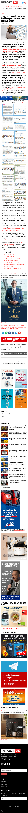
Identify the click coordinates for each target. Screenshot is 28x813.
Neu (7, 8)
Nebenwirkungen (18, 327)
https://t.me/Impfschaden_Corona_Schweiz (12, 239)
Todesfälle (15, 328)
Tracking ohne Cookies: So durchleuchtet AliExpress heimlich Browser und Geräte (18, 451)
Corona (10, 8)
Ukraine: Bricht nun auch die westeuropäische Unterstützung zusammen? (17, 439)
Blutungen (4, 325)
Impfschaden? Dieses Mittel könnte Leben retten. (13, 603)
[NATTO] (14, 626)
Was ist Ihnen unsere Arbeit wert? (14, 339)
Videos (24, 8)
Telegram (9, 328)
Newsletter (19, 6)
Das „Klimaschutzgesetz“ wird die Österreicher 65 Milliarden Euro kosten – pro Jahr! (18, 432)
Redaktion (8, 6)
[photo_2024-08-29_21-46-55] (14, 559)
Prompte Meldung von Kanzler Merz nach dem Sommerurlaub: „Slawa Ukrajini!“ (17, 463)
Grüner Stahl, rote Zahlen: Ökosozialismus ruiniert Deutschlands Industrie (17, 481)
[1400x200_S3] (14, 99)
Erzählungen (16, 325)
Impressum (20, 809)
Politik (14, 8)
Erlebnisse (10, 325)
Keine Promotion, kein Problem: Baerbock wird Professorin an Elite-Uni (17, 469)
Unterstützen (14, 6)
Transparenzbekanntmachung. (21, 102)
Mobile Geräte (4, 710)
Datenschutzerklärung (10, 809)
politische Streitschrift (11, 273)
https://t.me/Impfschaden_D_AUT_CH (12, 65)
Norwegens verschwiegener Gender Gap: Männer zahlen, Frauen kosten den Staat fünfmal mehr (17, 476)
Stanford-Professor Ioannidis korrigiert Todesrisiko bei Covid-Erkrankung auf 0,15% (13, 88)
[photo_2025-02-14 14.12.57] (10, 600)
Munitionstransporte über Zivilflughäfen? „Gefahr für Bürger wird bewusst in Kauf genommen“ (17, 427)
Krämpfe (3, 327)
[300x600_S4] (10, 528)
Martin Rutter (9, 327)
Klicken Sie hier (4, 322)
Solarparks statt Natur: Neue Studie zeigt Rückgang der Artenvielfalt (17, 457)
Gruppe (22, 325)
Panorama (18, 8)
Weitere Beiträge (6, 416)
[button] (4, 8)
